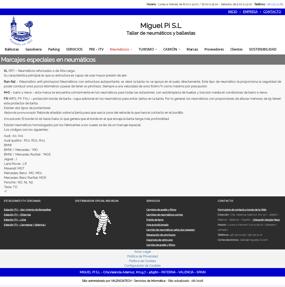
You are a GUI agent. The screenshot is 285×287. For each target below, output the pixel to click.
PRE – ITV (96, 49)
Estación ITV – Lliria (15, 219)
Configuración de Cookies (142, 265)
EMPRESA (250, 12)
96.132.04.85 (275, 4)
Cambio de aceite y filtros (160, 244)
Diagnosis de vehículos (159, 239)
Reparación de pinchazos (160, 234)
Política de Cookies (142, 261)
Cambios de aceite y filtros (161, 209)
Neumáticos (119, 49)
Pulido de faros (154, 219)
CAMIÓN (170, 49)
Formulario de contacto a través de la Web (242, 209)
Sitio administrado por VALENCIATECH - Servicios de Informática (124, 280)
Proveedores (214, 49)
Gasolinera (33, 49)
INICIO (232, 12)
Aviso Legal (142, 251)
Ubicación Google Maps (266, 219)
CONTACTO (272, 12)
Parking (54, 49)
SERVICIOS (74, 49)
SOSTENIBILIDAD (262, 49)
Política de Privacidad (142, 256)
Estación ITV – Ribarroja (17, 214)
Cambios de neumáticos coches (164, 214)
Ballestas (12, 49)
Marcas (192, 49)
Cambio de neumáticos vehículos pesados (170, 229)
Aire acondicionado (157, 224)
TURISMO (146, 49)
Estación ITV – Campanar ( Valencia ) (25, 224)
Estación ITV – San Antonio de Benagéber (27, 209)
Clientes (236, 49)
